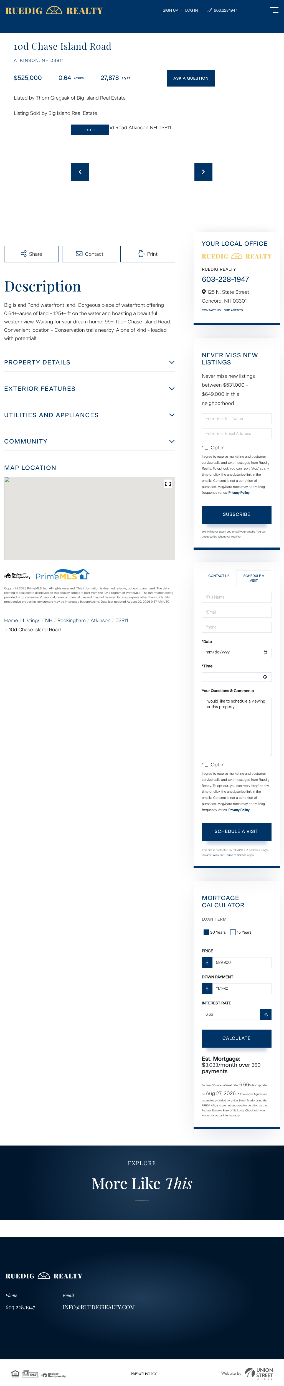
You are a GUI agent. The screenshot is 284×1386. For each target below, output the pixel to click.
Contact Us (211, 310)
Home (11, 620)
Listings (31, 620)
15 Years (244, 932)
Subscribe (236, 514)
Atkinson (101, 620)
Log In (191, 10)
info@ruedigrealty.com (99, 1307)
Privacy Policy (239, 493)
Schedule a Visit (254, 578)
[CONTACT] (191, 78)
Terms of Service (236, 855)
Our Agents (233, 310)
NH (48, 620)
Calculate (236, 1038)
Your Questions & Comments (228, 690)
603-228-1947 (225, 279)
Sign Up (170, 10)
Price (207, 951)
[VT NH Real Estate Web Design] (247, 1374)
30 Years (218, 932)
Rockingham (71, 620)
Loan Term (214, 919)
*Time (207, 666)
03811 (121, 620)
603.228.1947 (225, 10)
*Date (207, 641)
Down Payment (218, 977)
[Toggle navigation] (263, 10)
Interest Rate (216, 1003)
